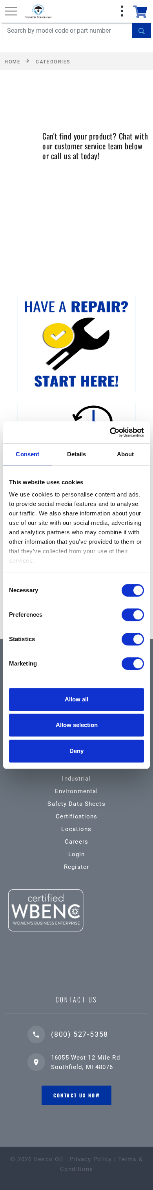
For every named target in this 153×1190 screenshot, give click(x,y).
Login (76, 854)
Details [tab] (76, 454)
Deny (76, 750)
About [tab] (125, 454)
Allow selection (77, 724)
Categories (53, 61)
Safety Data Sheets (76, 803)
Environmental (76, 791)
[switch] (133, 614)
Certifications (77, 816)
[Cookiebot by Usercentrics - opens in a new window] (110, 432)
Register (76, 866)
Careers (76, 841)
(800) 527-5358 (79, 1034)
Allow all (76, 699)
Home (12, 61)
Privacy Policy (90, 1159)
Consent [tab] (27, 454)
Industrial (76, 778)
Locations (76, 829)
